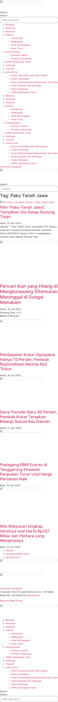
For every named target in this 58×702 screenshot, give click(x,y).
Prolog (18, 600)
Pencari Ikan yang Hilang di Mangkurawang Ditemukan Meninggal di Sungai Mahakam (29, 294)
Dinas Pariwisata (20, 78)
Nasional (10, 31)
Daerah (9, 34)
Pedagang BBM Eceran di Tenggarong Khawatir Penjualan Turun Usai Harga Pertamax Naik (26, 471)
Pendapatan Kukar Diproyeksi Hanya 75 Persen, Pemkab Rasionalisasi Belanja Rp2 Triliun (27, 361)
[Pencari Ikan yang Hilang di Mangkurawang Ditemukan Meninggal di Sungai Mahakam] (29, 242)
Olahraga (10, 65)
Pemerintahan (13, 51)
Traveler (10, 68)
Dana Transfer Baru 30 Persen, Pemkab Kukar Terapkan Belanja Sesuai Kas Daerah (28, 417)
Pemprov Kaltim (19, 55)
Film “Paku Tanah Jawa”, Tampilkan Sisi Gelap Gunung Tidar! (27, 212)
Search (3, 12)
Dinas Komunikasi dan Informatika (29, 75)
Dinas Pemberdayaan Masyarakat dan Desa (34, 82)
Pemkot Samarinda (21, 58)
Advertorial (12, 72)
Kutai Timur (17, 48)
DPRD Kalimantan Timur (18, 61)
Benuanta (5, 600)
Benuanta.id (33, 595)
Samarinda (17, 38)
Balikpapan (17, 41)
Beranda (10, 24)
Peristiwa (10, 28)
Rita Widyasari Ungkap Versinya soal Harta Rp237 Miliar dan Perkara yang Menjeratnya (25, 533)
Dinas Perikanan (19, 89)
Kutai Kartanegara (20, 45)
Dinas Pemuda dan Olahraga (26, 85)
